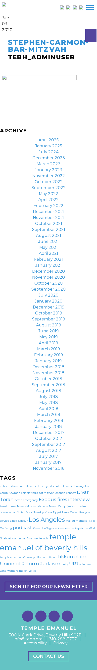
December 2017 (48, 432)
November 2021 (48, 217)
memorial (82, 520)
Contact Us (48, 656)
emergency (30, 500)
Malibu (70, 520)
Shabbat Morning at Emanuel (19, 538)
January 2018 (48, 426)
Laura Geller (70, 512)
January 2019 (48, 361)
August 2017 (48, 450)
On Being (6, 528)
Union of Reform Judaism (30, 564)
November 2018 (48, 372)
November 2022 (48, 175)
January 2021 (48, 265)
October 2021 (48, 223)
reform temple (64, 528)
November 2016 (48, 468)
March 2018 (48, 414)
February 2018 (48, 420)
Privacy (60, 643)
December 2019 (48, 307)
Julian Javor (25, 512)
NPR (92, 520)
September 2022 (49, 187)
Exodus (47, 499)
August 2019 (48, 325)
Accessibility (35, 643)
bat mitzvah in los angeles (72, 486)
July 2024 (48, 152)
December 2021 (48, 211)
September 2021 (48, 229)
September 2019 (48, 319)
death (18, 500)
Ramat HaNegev (43, 528)
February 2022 (48, 205)
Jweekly (39, 512)
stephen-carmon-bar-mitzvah (48, 45)
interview (79, 499)
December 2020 (48, 271)
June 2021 (48, 241)
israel (3, 506)
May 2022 (48, 193)
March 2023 (48, 163)
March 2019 (48, 349)
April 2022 (48, 199)
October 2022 (49, 181)
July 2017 (48, 456)
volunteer (85, 564)
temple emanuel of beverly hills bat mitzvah (28, 557)
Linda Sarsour (19, 520)
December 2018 (48, 366)
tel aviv (43, 538)
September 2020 (48, 289)
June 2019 (48, 331)
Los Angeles (47, 519)
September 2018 (48, 384)
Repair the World (86, 528)
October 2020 (48, 283)
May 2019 (48, 337)
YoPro (32, 570)
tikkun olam (72, 557)
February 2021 (48, 259)
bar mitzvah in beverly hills (36, 486)
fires (62, 499)
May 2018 (48, 402)
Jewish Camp (57, 506)
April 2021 (48, 253)
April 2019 (48, 343)
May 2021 (48, 247)
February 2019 (48, 355)
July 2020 (48, 295)
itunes (12, 506)
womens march (17, 570)
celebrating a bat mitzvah (37, 493)
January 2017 (48, 462)
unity (64, 564)
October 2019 (48, 313)
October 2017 (48, 438)
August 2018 (48, 390)
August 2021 (48, 235)
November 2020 (48, 277)
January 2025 (48, 146)
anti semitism (9, 486)
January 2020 (48, 301)
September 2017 (48, 444)
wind (3, 570)
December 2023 (48, 157)
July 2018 (48, 396)
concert (71, 493)
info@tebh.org (28, 639)
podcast (22, 527)
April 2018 (48, 408)
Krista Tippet (53, 512)
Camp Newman (10, 493)
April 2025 (49, 140)
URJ (73, 564)
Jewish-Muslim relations (32, 506)
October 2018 (48, 378)
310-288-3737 (63, 639)
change (60, 493)
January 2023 (48, 169)
